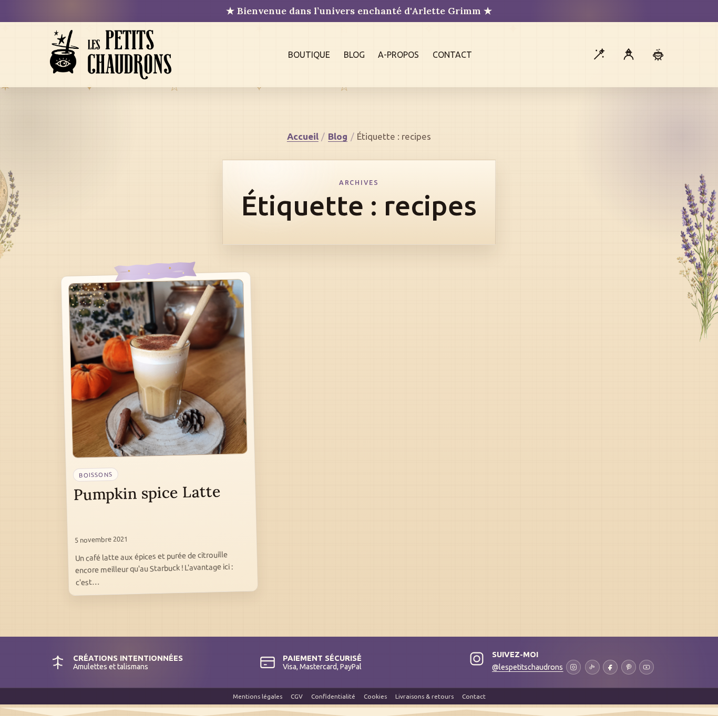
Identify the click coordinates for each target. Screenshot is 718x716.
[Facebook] (610, 667)
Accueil (303, 136)
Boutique (309, 54)
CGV (297, 696)
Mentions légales (257, 696)
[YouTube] (646, 667)
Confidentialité (333, 696)
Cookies (375, 696)
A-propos (398, 54)
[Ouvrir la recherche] (599, 55)
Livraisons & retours (424, 696)
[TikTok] (592, 667)
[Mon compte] (629, 55)
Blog (354, 54)
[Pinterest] (628, 667)
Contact (452, 54)
